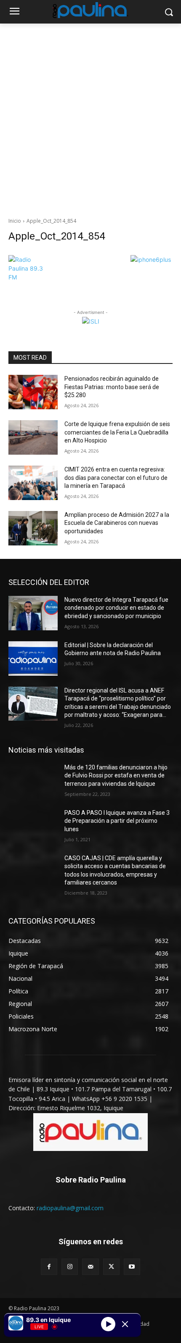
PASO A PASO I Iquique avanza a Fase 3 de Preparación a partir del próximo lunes (117, 820)
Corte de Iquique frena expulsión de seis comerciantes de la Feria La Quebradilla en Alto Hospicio (117, 432)
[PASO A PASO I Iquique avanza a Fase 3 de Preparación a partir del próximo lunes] (33, 826)
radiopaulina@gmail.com (70, 1208)
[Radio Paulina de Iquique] (90, 10)
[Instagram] (69, 1267)
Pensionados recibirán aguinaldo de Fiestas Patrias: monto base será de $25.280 (111, 386)
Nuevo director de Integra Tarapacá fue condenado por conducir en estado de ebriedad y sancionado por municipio (116, 607)
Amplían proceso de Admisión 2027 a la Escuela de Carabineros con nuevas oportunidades (116, 523)
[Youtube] (132, 1267)
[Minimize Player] (125, 1324)
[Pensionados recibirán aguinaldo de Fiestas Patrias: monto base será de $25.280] (33, 392)
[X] (111, 1267)
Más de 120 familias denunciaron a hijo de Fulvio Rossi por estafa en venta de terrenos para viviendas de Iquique (116, 775)
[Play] (108, 1324)
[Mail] (90, 1267)
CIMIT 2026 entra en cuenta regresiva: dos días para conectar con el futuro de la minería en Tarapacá (116, 477)
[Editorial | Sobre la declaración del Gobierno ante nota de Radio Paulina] (33, 658)
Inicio (14, 220)
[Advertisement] (90, 118)
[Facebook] (49, 1267)
